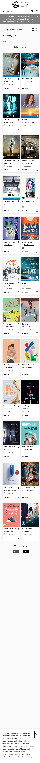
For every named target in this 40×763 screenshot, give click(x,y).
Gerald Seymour (28, 81)
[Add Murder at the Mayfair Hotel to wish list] (18, 251)
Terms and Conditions (10, 736)
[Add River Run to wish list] (37, 129)
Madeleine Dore (28, 367)
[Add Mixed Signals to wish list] (18, 374)
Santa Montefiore (10, 327)
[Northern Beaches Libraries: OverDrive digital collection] (20, 4)
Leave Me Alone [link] (27, 447)
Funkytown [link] (26, 324)
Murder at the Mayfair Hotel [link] (10, 242)
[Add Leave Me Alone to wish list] (37, 456)
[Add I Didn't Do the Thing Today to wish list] (37, 374)
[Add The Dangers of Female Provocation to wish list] (37, 415)
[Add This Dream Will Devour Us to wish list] (37, 497)
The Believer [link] (7, 488)
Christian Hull (28, 449)
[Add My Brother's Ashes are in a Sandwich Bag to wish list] (37, 211)
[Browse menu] (36, 11)
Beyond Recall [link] (27, 79)
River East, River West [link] (29, 242)
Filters (5, 42)
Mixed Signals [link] (8, 365)
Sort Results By (7, 36)
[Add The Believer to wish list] (18, 497)
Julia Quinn (27, 531)
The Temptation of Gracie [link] (10, 324)
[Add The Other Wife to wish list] (18, 211)
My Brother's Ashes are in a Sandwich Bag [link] (29, 201)
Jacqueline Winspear (11, 286)
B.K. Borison (8, 367)
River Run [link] (25, 120)
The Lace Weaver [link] (9, 79)
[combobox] (16, 11)
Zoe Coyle (27, 408)
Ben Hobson (8, 163)
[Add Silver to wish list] (37, 292)
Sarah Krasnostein (10, 490)
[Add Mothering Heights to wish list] (18, 538)
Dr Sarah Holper (9, 408)
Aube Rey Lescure (29, 245)
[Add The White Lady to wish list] (18, 292)
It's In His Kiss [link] (27, 529)
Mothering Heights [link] (10, 529)
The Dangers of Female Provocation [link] (29, 406)
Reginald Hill (8, 449)
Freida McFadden (10, 122)
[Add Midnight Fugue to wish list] (18, 456)
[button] (33, 30)
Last (26, 552)
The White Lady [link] (8, 283)
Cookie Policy (27, 757)
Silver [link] (24, 283)
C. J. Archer (8, 245)
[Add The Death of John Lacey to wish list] (18, 170)
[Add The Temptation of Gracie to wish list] (18, 333)
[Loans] (32, 11)
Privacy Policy (26, 736)
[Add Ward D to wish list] (18, 129)
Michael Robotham (10, 204)
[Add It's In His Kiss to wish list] (37, 538)
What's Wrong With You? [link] (10, 406)
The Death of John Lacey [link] (10, 160)
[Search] (3, 11)
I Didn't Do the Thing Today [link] (29, 365)
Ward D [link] (6, 120)
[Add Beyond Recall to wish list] (37, 88)
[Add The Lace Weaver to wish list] (18, 88)
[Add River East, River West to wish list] (37, 251)
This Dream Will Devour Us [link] (29, 488)
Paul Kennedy (28, 327)
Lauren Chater (9, 81)
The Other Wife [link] (8, 201)
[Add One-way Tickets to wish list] (37, 170)
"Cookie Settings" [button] (26, 749)
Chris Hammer (28, 286)
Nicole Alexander (29, 122)
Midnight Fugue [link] (9, 447)
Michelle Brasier (28, 204)
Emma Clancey (28, 490)
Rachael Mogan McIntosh (11, 531)
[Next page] (26, 547)
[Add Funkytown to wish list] (37, 333)
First (15, 552)
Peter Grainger (28, 163)
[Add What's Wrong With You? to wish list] (18, 415)
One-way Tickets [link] (28, 160)
